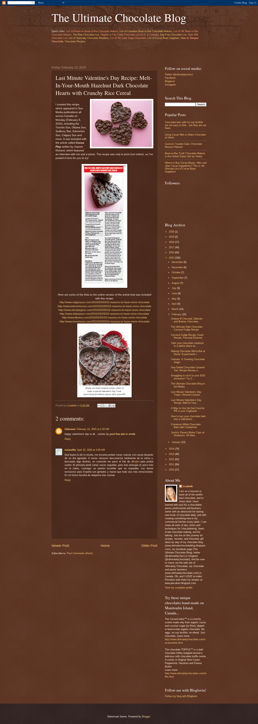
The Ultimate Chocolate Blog (119, 17)
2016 (172, 252)
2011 (172, 464)
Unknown (70, 429)
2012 (172, 459)
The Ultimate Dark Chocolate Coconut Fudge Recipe (186, 328)
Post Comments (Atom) (80, 553)
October (176, 272)
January (176, 442)
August (176, 283)
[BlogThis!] (103, 405)
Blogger (146, 716)
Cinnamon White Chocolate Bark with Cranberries (186, 426)
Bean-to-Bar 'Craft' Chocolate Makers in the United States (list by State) (185, 155)
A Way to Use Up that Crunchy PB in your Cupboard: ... (188, 409)
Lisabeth (188, 486)
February (177, 314)
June (175, 293)
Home (105, 546)
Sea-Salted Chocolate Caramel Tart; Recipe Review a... (188, 369)
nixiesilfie (70, 449)
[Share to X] (106, 405)
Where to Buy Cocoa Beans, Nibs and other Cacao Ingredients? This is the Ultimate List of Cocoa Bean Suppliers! (185, 167)
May (174, 298)
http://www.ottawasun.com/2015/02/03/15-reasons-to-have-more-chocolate (104, 313)
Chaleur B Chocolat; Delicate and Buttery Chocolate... (186, 320)
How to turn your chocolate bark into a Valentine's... (188, 418)
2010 (172, 469)
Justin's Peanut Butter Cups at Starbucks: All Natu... (187, 434)
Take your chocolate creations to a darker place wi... (187, 344)
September (178, 277)
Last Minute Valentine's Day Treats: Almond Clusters (186, 393)
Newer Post (60, 546)
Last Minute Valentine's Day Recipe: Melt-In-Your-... (186, 401)
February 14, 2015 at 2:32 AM (93, 429)
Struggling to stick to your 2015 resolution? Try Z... (188, 377)
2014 (172, 448)
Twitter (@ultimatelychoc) (179, 74)
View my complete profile (178, 587)
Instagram (170, 84)
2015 (172, 257)
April (174, 303)
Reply (68, 438)
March (175, 309)
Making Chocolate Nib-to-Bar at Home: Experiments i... (188, 352)
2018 (172, 242)
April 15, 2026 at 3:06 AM (91, 449)
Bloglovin (170, 81)
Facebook (170, 77)
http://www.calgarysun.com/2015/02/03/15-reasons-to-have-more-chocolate (104, 302)
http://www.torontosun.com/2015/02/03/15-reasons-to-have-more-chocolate (104, 321)
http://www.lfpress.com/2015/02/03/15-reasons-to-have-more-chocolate (104, 317)
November (178, 267)
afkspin (135, 461)
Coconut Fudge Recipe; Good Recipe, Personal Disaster (187, 336)
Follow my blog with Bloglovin (181, 696)
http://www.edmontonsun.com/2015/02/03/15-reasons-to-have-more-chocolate (104, 306)
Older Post (149, 546)
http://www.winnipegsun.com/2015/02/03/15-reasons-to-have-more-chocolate (104, 310)
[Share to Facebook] (110, 405)
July (174, 288)
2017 (172, 247)
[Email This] (99, 405)
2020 (172, 231)
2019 (172, 236)
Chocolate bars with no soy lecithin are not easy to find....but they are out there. (185, 125)
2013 (172, 454)
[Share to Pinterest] (113, 405)
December (178, 262)
